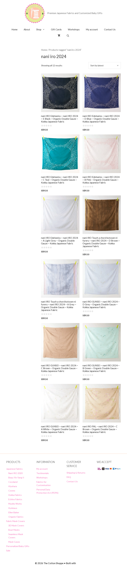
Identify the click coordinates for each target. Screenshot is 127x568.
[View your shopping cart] (59, 36)
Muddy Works (15, 503)
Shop (38, 29)
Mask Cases (14, 541)
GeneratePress (84, 563)
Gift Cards (56, 29)
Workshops (74, 29)
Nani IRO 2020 (15, 473)
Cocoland (13, 482)
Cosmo (11, 490)
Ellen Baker (13, 512)
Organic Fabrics (15, 516)
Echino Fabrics (15, 499)
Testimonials (42, 473)
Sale (8, 550)
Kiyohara (12, 486)
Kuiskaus (12, 508)
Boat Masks (14, 529)
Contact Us (110, 29)
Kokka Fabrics (15, 495)
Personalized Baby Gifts (17, 546)
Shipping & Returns (76, 472)
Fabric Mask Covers (15, 521)
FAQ (69, 477)
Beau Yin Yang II (16, 477)
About (27, 29)
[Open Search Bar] (67, 36)
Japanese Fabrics (14, 468)
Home (14, 29)
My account (92, 29)
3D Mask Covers (16, 525)
